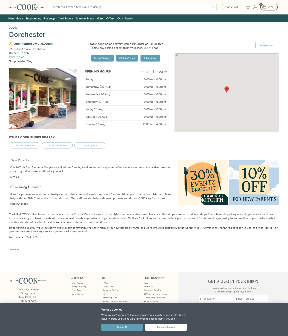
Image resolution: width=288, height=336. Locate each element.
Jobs (146, 282)
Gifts (100, 18)
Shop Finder (77, 293)
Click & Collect (127, 58)
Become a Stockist (153, 289)
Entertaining (33, 18)
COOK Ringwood (90, 145)
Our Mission (125, 18)
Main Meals (15, 18)
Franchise (148, 286)
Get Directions (266, 45)
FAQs (105, 282)
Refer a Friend (151, 301)
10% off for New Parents (156, 293)
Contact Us (108, 286)
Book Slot (231, 7)
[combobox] (133, 7)
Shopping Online (110, 289)
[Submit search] (213, 6)
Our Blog (76, 289)
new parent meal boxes (138, 167)
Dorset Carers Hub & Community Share (200, 227)
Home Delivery (102, 58)
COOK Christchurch (57, 145)
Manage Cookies (166, 327)
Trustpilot (14, 249)
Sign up (14, 176)
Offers (110, 18)
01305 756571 (16, 57)
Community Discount (154, 297)
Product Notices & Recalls (115, 301)
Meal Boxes (65, 18)
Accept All (122, 327)
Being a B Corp (79, 286)
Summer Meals (85, 18)
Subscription (150, 58)
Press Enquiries (110, 297)
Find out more (19, 203)
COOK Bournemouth (24, 145)
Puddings (49, 18)
